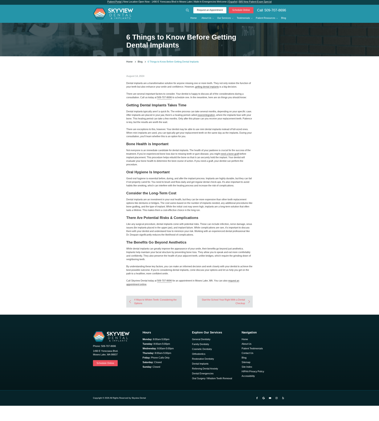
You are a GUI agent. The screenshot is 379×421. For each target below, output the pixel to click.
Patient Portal (114, 1)
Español (232, 1)
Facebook (257, 398)
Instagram (277, 398)
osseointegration (206, 115)
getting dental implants (207, 86)
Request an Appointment (210, 10)
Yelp (283, 398)
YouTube (270, 398)
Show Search (187, 10)
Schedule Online (241, 10)
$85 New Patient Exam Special (255, 1)
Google (263, 398)
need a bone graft (230, 154)
